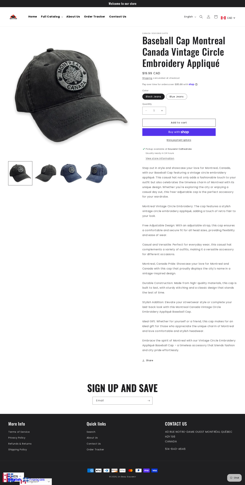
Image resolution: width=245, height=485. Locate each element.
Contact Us (94, 443)
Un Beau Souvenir (127, 476)
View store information (160, 158)
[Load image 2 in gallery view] (46, 173)
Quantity (147, 104)
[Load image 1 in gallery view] (20, 173)
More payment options (179, 140)
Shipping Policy (17, 449)
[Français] (10, 475)
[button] (51, 16)
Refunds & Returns (20, 443)
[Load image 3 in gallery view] (71, 173)
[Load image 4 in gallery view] (96, 173)
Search (91, 432)
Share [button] (149, 360)
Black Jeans (153, 96)
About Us (92, 437)
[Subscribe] (148, 401)
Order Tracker (95, 449)
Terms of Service (19, 432)
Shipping (147, 78)
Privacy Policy (16, 437)
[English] (5, 475)
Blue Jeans (177, 96)
